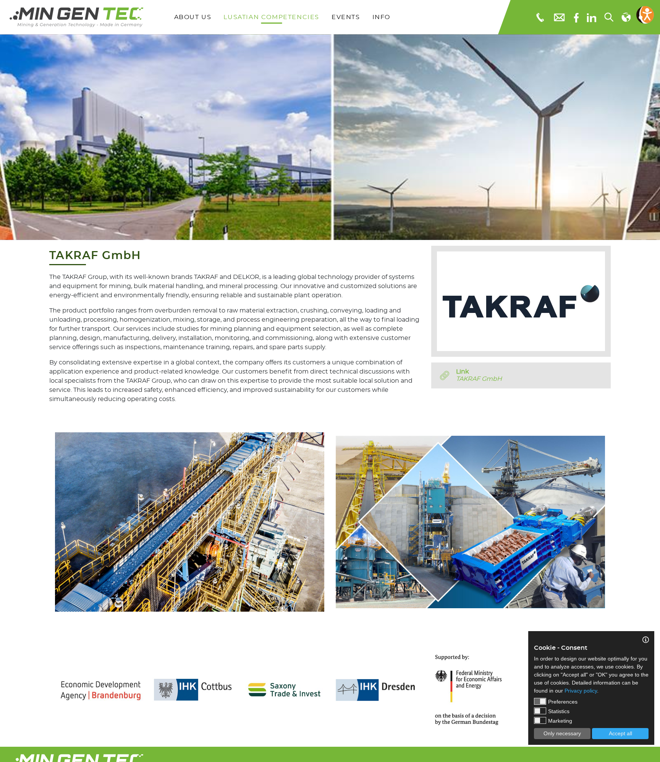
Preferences (563, 702)
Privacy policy (581, 691)
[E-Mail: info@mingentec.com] (558, 17)
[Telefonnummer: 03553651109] (539, 17)
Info (381, 17)
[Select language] (625, 17)
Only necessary (562, 733)
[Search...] (608, 17)
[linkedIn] (591, 17)
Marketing (560, 721)
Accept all (620, 733)
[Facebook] (576, 17)
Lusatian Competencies (271, 17)
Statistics (558, 711)
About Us (193, 17)
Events (346, 17)
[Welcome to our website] (76, 17)
